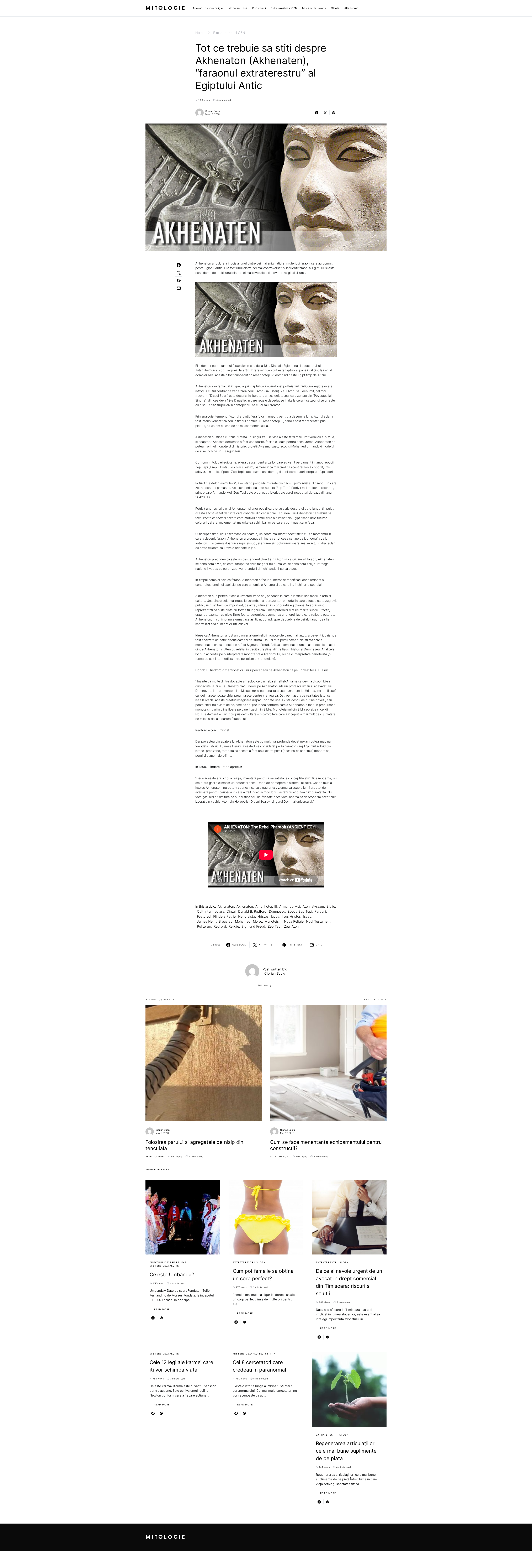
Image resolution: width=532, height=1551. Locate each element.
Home (199, 33)
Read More (162, 1309)
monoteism (273, 921)
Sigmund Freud (253, 926)
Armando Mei (289, 906)
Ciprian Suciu (212, 111)
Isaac (307, 916)
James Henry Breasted (215, 921)
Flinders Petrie (224, 916)
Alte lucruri (155, 1156)
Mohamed (242, 921)
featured (204, 916)
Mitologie (165, 8)
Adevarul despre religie (168, 1262)
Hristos (262, 916)
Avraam (318, 906)
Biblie (330, 906)
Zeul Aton (291, 926)
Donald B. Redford (252, 911)
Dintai (231, 911)
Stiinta (270, 1353)
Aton (306, 906)
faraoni (320, 911)
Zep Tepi (274, 926)
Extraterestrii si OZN (229, 33)
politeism (204, 926)
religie (234, 926)
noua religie (294, 921)
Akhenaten (226, 906)
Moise (257, 921)
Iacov (275, 916)
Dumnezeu (277, 911)
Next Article (373, 999)
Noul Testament (318, 921)
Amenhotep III (266, 906)
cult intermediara (210, 911)
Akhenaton (244, 906)
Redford (220, 926)
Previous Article (162, 999)
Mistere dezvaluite (164, 1265)
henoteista (246, 916)
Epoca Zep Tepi (300, 911)
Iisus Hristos (291, 916)
